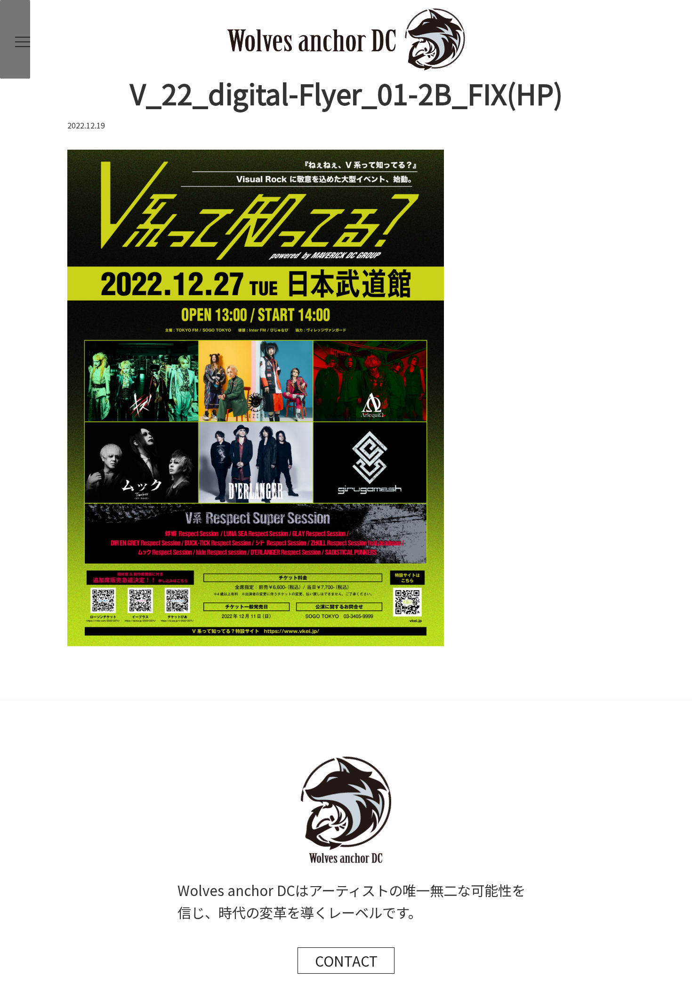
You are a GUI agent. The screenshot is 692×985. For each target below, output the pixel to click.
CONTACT (346, 960)
